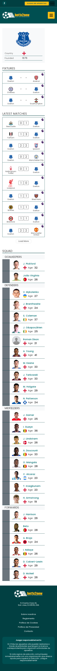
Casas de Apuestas (36, 3)
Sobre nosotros (28, 614)
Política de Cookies (28, 623)
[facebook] (4, 3)
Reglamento (28, 618)
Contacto (28, 631)
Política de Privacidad (28, 627)
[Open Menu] (52, 3)
